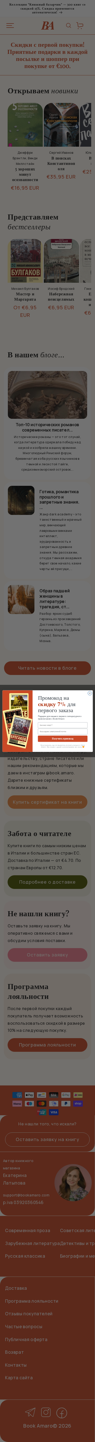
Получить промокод (62, 738)
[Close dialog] (90, 693)
